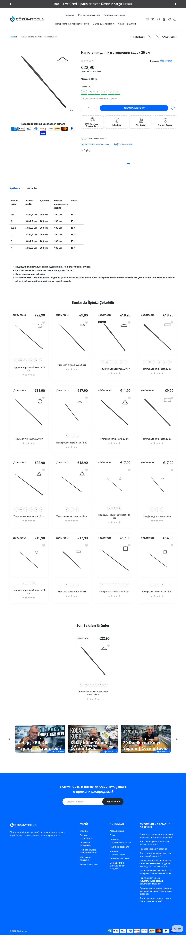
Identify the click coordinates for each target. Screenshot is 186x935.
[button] (10, 4)
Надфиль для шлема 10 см (157, 516)
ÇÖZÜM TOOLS (166, 61)
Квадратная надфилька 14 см (157, 591)
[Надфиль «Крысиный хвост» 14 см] (29, 560)
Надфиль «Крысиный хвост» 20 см (29, 369)
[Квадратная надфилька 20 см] (114, 560)
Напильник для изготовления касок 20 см (93, 693)
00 (91, 91)
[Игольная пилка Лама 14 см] (72, 560)
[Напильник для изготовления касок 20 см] (93, 660)
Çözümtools (22, 931)
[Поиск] (158, 19)
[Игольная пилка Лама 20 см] (72, 337)
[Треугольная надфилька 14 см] (72, 484)
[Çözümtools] (27, 19)
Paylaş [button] (87, 150)
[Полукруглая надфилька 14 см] (72, 412)
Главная (13, 36)
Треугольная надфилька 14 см (71, 516)
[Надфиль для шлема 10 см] (157, 484)
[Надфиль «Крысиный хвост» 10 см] (114, 484)
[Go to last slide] (9, 739)
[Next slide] (176, 739)
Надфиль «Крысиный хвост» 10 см (114, 516)
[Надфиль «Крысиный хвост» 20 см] (29, 337)
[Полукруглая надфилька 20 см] (114, 337)
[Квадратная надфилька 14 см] (157, 560)
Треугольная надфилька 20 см (29, 516)
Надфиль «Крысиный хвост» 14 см (29, 591)
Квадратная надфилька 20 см (114, 591)
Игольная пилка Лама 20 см (72, 364)
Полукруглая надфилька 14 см (71, 442)
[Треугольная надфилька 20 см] (29, 484)
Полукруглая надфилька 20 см (114, 368)
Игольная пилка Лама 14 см (72, 591)
